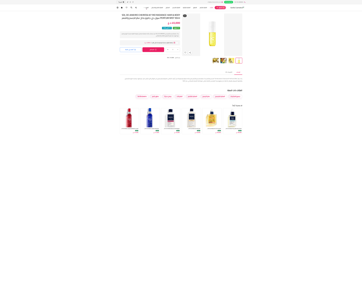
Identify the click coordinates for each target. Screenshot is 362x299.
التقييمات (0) (228, 72)
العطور (195, 7)
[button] (146, 7)
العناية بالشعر (203, 7)
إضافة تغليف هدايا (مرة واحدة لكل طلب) (159, 43)
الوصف (238, 72)
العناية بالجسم (176, 7)
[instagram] (130, 2)
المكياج (168, 7)
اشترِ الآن (152, 49)
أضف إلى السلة (129, 49)
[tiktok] (128, 2)
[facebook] (133, 2)
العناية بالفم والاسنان (157, 7)
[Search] (131, 8)
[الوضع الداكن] (136, 8)
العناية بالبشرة (186, 7)
